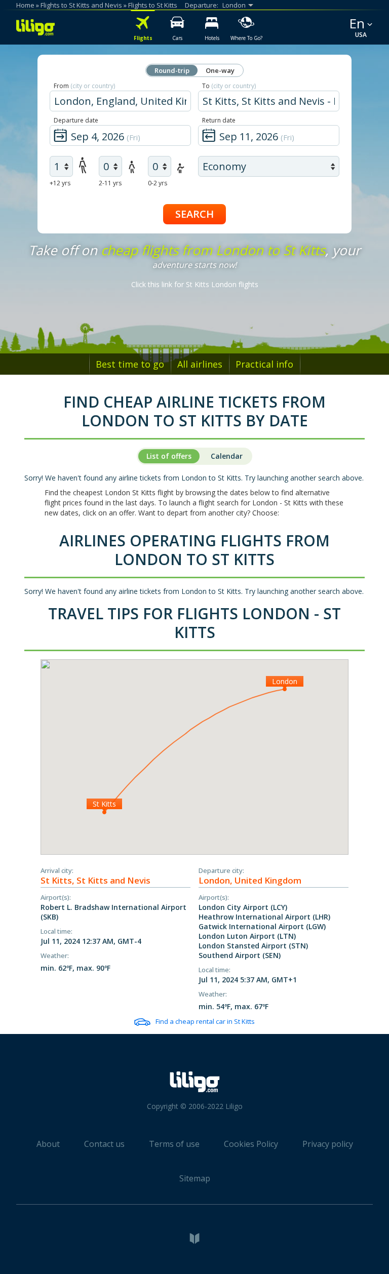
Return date (219, 120)
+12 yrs (60, 183)
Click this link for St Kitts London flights (194, 284)
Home (25, 5)
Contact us (104, 1143)
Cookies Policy (251, 1143)
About (48, 1143)
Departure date (76, 120)
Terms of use (174, 1143)
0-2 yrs (157, 183)
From (84, 86)
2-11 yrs (110, 183)
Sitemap (194, 1178)
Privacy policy (327, 1143)
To (229, 86)
